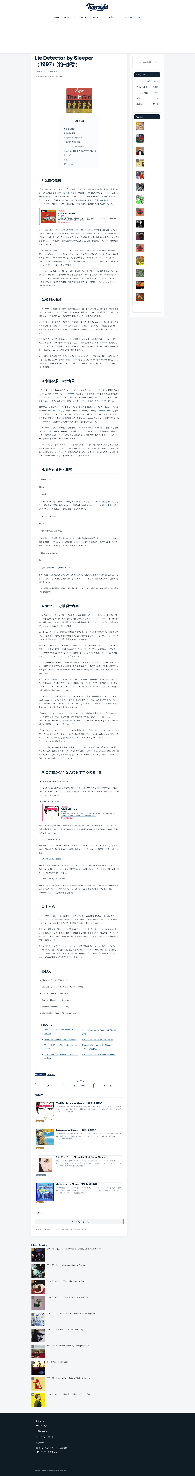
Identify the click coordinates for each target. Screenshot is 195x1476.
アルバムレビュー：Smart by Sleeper (97, 1039)
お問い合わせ (42, 1431)
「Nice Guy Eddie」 (102, 200)
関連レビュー (69, 164)
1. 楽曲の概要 (69, 129)
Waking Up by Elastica (51, 859)
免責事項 (40, 1442)
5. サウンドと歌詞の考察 (74, 146)
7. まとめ (67, 155)
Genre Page (41, 1425)
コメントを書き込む (79, 1221)
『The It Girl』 (71, 193)
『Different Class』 (104, 411)
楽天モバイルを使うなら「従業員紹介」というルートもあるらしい (53, 1450)
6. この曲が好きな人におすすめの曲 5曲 (80, 151)
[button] (108, 1085)
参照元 (66, 159)
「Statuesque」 (45, 204)
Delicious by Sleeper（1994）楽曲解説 (60, 1039)
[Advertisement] (97, 36)
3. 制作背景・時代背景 (73, 137)
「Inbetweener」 (69, 394)
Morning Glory (54, 411)
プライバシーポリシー (46, 1437)
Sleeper (51, 1074)
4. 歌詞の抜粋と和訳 (72, 142)
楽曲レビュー (41, 1074)
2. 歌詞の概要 (69, 133)
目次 (76, 121)
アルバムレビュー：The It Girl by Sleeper (99, 1054)
